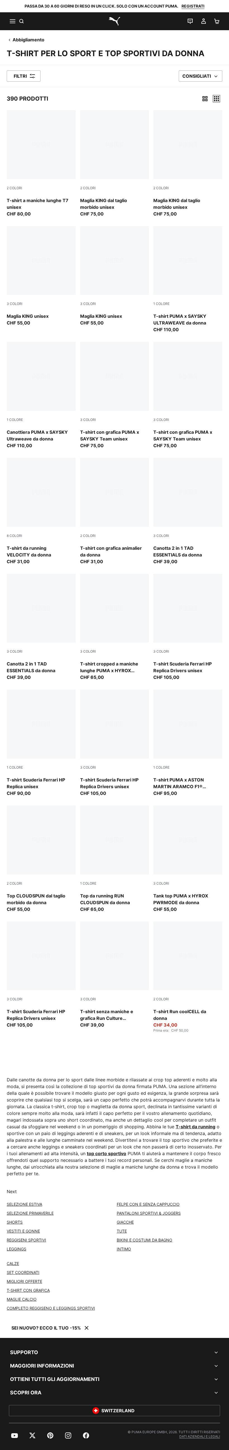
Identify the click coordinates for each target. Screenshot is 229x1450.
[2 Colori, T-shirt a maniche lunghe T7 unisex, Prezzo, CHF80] (41, 163)
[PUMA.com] (114, 21)
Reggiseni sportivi (26, 1240)
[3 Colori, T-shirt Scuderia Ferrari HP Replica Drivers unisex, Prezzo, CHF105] (187, 627)
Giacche (125, 1222)
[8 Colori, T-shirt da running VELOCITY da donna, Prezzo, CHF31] (41, 511)
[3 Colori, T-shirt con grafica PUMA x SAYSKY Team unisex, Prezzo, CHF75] (114, 395)
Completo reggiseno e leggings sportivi (51, 1308)
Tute (122, 1231)
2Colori (14, 188)
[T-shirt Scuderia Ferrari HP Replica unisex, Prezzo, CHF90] (41, 743)
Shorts (15, 1222)
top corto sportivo (106, 1153)
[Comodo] (216, 99)
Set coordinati (23, 1272)
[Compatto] (205, 98)
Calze (13, 1263)
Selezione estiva (24, 1204)
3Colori (14, 304)
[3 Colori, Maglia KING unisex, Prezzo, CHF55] (41, 276)
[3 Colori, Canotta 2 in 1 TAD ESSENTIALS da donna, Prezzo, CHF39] (187, 511)
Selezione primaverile (30, 1213)
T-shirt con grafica (28, 1290)
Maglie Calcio (22, 1299)
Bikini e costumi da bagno (144, 1240)
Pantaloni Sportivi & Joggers (149, 1213)
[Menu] (12, 21)
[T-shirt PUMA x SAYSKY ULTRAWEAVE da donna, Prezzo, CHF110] (187, 279)
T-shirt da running (195, 1126)
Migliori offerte (24, 1281)
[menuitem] (14, 1435)
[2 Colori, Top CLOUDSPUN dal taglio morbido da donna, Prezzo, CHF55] (41, 859)
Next (12, 1191)
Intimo (124, 1249)
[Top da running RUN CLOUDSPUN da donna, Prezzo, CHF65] (114, 859)
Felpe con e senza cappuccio (148, 1204)
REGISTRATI (193, 6)
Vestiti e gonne (23, 1231)
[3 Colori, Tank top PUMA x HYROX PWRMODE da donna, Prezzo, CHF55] (187, 859)
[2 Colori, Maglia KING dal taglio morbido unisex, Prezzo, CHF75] (114, 163)
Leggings (16, 1249)
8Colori (14, 536)
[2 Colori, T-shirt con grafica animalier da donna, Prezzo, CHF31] (114, 511)
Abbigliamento (28, 39)
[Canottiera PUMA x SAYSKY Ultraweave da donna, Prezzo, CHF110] (41, 395)
